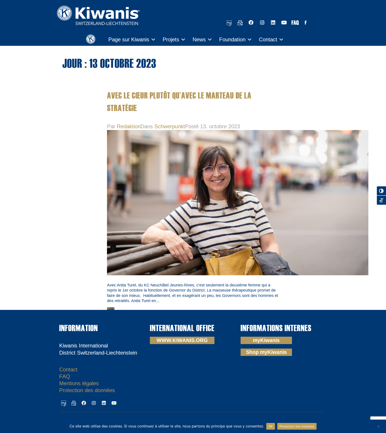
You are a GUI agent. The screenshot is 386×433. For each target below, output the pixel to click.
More (110, 308)
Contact (268, 39)
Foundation (232, 39)
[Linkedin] (273, 22)
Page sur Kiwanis (128, 39)
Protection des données (87, 390)
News (199, 39)
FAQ (64, 376)
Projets (171, 39)
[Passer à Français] (306, 22)
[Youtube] (284, 22)
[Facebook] (251, 22)
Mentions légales (79, 383)
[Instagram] (262, 22)
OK (271, 426)
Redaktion (129, 126)
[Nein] (378, 425)
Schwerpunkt (169, 126)
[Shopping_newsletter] (240, 22)
